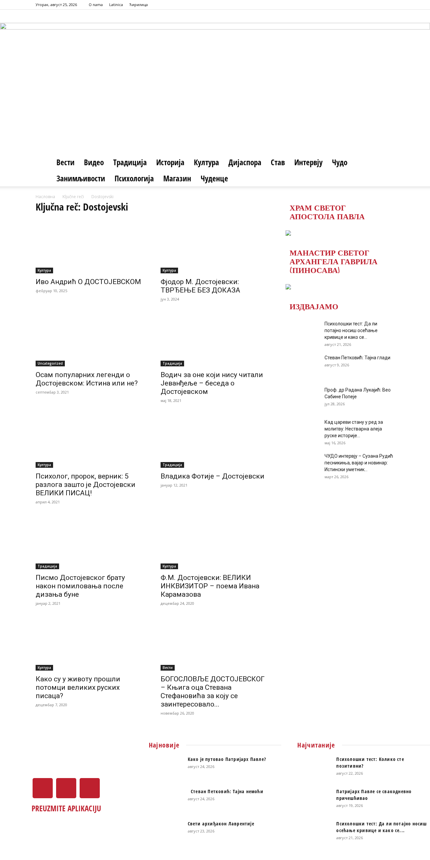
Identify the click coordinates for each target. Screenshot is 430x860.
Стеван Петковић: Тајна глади (357, 357)
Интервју (308, 162)
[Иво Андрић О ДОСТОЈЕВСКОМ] (90, 246)
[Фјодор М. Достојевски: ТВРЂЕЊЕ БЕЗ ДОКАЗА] (215, 246)
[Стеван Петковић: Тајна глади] (302, 366)
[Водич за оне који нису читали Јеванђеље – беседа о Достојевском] (215, 339)
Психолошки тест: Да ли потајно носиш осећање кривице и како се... (351, 330)
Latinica (116, 4)
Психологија (134, 178)
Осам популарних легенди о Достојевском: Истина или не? (87, 379)
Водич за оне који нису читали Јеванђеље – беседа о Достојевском (212, 383)
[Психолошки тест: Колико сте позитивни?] (314, 767)
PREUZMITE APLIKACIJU (66, 808)
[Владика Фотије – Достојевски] (215, 441)
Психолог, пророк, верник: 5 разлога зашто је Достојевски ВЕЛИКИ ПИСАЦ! (85, 484)
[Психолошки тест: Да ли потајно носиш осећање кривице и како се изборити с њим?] (302, 332)
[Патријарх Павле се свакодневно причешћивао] (314, 800)
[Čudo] (215, 32)
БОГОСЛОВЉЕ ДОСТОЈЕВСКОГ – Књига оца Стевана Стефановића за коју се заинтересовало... (213, 691)
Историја (170, 162)
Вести (65, 162)
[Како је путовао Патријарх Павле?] (165, 767)
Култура (206, 162)
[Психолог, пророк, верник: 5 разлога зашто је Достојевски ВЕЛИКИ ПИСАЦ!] (90, 441)
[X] (378, 4)
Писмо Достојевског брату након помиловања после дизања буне (80, 586)
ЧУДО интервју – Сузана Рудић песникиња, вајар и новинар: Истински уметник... (359, 462)
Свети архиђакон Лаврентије (221, 823)
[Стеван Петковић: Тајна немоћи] (165, 800)
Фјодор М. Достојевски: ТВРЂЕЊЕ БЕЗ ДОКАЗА (200, 286)
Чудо (339, 162)
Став (278, 162)
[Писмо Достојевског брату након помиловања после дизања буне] (90, 542)
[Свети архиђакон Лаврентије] (165, 832)
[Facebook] (367, 4)
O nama (96, 4)
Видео (94, 162)
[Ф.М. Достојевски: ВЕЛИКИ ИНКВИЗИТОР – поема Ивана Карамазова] (215, 542)
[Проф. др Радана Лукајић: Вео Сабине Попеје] (302, 398)
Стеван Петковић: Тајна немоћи (225, 791)
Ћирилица (138, 4)
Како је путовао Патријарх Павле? (227, 759)
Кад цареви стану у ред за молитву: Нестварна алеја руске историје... (354, 428)
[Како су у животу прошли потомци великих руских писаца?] (90, 644)
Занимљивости (80, 178)
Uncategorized (50, 363)
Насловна (45, 196)
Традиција (130, 162)
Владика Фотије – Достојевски (212, 476)
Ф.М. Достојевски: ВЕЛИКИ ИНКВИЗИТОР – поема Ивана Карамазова (210, 586)
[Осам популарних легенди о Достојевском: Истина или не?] (90, 339)
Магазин (177, 178)
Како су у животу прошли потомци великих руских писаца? (78, 687)
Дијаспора (244, 162)
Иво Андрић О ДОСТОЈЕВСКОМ (88, 282)
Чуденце (214, 178)
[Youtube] (389, 4)
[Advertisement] (215, 104)
